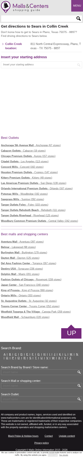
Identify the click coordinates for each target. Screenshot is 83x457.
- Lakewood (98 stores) (18, 247)
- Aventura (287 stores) (22, 241)
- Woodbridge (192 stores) (24, 193)
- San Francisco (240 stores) (25, 284)
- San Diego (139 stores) (33, 183)
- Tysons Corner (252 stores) (30, 306)
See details (63, 455)
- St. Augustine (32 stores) (29, 300)
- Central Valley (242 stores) (39, 220)
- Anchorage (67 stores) (31, 145)
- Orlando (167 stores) (37, 188)
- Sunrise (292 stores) (22, 199)
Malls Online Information (41, 450)
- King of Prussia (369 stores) (27, 290)
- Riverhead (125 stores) (30, 215)
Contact (49, 436)
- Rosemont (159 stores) (31, 279)
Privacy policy (41, 443)
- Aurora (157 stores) (28, 156)
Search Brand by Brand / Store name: (24, 367)
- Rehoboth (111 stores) (33, 210)
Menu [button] (77, 5)
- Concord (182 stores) (22, 166)
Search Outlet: (10, 394)
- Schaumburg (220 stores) (25, 317)
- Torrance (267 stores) (28, 263)
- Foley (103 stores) (24, 204)
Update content (67, 436)
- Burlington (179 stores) (24, 252)
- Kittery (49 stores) (26, 177)
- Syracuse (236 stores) (22, 268)
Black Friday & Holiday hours (23, 436)
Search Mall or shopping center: (21, 380)
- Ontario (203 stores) (21, 295)
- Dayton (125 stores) (20, 257)
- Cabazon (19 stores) (23, 150)
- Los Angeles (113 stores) (24, 161)
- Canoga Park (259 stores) (36, 311)
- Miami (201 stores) (20, 274)
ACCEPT (53, 455)
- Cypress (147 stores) (29, 172)
